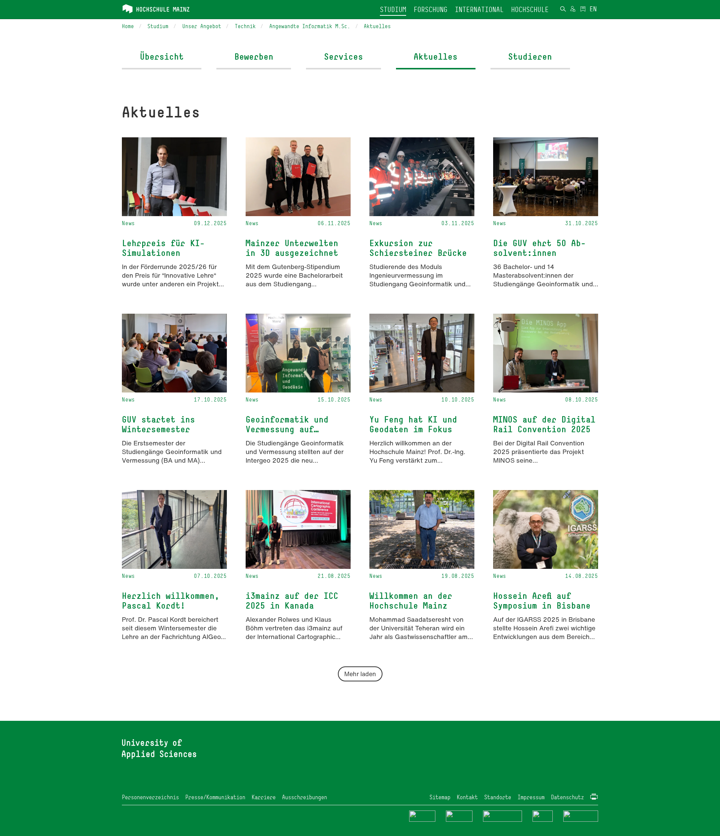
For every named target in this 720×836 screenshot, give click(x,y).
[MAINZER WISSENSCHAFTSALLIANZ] (502, 815)
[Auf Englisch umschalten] (593, 10)
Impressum (531, 797)
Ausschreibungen (304, 797)
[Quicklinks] (583, 10)
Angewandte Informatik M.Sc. (309, 26)
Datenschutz (567, 797)
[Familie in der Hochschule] (580, 815)
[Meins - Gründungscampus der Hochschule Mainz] (459, 815)
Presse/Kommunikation (215, 797)
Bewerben (253, 56)
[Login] (573, 10)
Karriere (264, 797)
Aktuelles (377, 26)
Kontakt (467, 797)
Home (128, 26)
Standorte (497, 797)
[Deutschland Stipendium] (422, 815)
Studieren (530, 56)
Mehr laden (360, 673)
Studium (157, 26)
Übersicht (162, 56)
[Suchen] (563, 10)
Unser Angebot (201, 26)
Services (343, 56)
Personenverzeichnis (150, 797)
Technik (245, 26)
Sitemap (439, 797)
